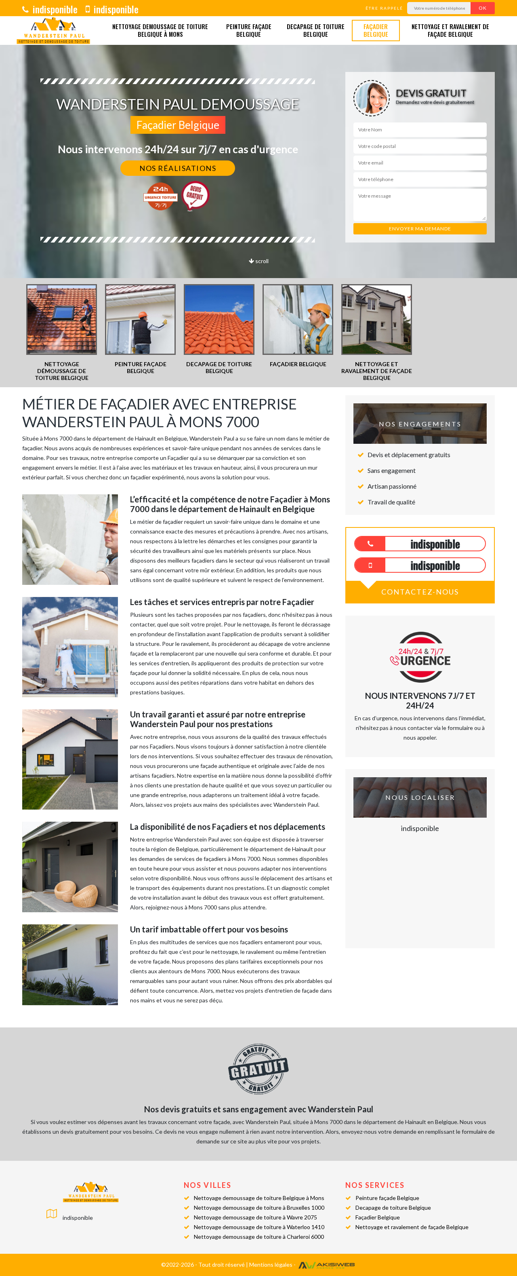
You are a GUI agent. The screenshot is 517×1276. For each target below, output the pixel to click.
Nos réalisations (177, 168)
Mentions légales (270, 1264)
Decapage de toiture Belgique (316, 30)
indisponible (54, 9)
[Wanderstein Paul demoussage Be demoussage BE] (53, 30)
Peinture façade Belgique (248, 30)
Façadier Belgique (376, 30)
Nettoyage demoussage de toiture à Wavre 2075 (255, 1217)
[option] (61, 332)
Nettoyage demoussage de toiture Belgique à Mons (160, 30)
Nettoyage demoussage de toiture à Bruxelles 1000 (259, 1207)
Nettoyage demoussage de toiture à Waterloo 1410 (259, 1226)
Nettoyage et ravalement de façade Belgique (450, 30)
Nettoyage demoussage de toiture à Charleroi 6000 (259, 1236)
